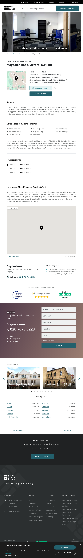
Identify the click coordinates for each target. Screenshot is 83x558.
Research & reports (36, 520)
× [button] (80, 544)
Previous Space (17, 430)
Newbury (45, 407)
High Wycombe (12, 417)
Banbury (10, 414)
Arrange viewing (67, 8)
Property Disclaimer (70, 256)
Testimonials (34, 507)
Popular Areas (68, 495)
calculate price (41, 88)
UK (13, 54)
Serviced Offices (35, 510)
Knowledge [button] (63, 2)
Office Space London (69, 500)
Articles (48, 503)
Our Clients (33, 503)
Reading (45, 403)
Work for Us (50, 507)
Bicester (10, 410)
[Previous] (6, 32)
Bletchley (45, 414)
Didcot (9, 407)
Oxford (28, 54)
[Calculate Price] (55, 88)
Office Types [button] (24, 2)
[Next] (76, 32)
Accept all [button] (65, 547)
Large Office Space (36, 517)
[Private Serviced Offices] (60, 75)
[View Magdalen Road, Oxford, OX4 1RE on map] (16, 81)
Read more (8, 553)
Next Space (67, 430)
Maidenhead (46, 417)
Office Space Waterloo (70, 518)
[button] (28, 555)
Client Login (50, 517)
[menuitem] (37, 500)
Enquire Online (42, 456)
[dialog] (41, 550)
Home (8, 54)
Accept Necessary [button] (64, 553)
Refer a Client (51, 500)
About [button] (51, 2)
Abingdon (10, 403)
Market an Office (52, 513)
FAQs (31, 500)
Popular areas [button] (39, 2)
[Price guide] (59, 83)
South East (20, 54)
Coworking (33, 513)
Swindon (45, 410)
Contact (75, 2)
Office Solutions (51, 510)
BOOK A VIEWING (41, 94)
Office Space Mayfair (69, 509)
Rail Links (14, 208)
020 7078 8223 (27, 276)
